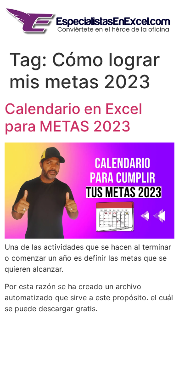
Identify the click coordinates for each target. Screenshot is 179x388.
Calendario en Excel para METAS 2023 (73, 117)
